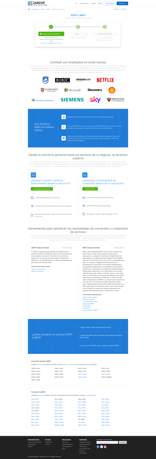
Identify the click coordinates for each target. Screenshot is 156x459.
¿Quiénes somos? (85, 442)
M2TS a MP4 (59, 411)
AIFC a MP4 (82, 402)
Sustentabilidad (84, 444)
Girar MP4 (86, 308)
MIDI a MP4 (58, 414)
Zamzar (39, 364)
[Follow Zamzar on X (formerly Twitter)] (101, 447)
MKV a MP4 (82, 414)
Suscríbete (123, 442)
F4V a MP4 (58, 408)
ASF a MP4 (81, 405)
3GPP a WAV (82, 377)
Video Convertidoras (38, 269)
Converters (35, 9)
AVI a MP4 (104, 405)
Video (42, 9)
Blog (63, 448)
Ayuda (100, 3)
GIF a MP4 (104, 408)
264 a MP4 (35, 399)
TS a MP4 (81, 422)
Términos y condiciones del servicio (84, 448)
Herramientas (84, 3)
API (76, 3)
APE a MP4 (58, 405)
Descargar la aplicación (42, 189)
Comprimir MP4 (88, 304)
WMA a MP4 (82, 425)
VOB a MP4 (105, 422)
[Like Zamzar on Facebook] (98, 447)
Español (123, 9)
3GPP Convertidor (67, 247)
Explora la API (90, 189)
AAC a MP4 (58, 402)
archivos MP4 (91, 395)
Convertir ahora (104, 34)
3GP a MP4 (105, 399)
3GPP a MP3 (82, 374)
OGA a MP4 (35, 419)
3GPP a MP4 (105, 374)
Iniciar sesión (110, 3)
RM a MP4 (34, 422)
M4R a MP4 (35, 414)
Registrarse (122, 3)
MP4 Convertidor (119, 247)
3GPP (48, 9)
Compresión (32, 444)
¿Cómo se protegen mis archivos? (52, 43)
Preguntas (48, 442)
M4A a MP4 (82, 411)
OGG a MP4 (59, 419)
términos (110, 37)
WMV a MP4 (105, 425)
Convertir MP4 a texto (90, 301)
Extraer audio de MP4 (90, 310)
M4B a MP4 (105, 411)
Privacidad (83, 453)
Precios (93, 3)
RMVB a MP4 (59, 422)
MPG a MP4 (82, 416)
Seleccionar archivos (51, 34)
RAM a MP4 (105, 419)
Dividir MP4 (87, 306)
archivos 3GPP (68, 364)
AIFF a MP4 (105, 402)
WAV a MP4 (35, 425)
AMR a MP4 (35, 405)
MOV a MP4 (35, 416)
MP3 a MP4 (58, 416)
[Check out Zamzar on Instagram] (105, 447)
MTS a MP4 (105, 416)
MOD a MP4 (105, 414)
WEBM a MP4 (59, 425)
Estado (47, 444)
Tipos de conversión (35, 442)
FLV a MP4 (81, 408)
